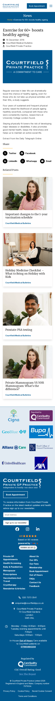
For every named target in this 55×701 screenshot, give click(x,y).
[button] (51, 6)
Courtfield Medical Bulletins (19, 43)
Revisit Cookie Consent (42, 691)
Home (9, 20)
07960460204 (28, 646)
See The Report (27, 674)
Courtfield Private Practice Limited (26, 681)
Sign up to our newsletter (16, 523)
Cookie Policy (24, 691)
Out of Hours (26, 640)
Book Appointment (37, 6)
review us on (26, 547)
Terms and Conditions (27, 696)
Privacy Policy (9, 691)
